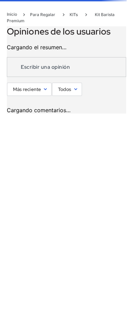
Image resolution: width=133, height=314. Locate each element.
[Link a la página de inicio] (14, 14)
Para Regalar (42, 14)
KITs (74, 14)
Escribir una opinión (45, 67)
